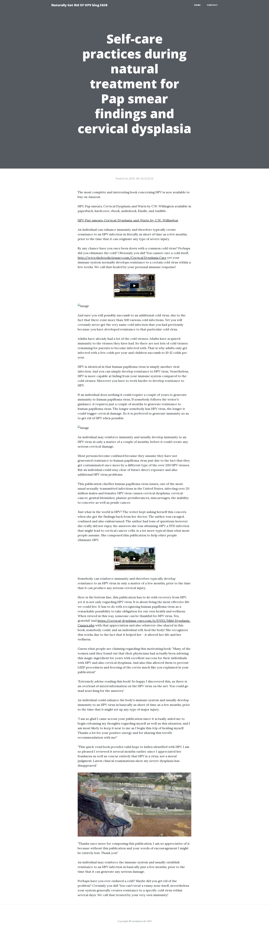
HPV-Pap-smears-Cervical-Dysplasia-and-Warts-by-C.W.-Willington (128, 220)
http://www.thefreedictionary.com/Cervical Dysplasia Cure (122, 258)
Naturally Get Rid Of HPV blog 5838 (79, 5)
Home (197, 5)
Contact (212, 5)
